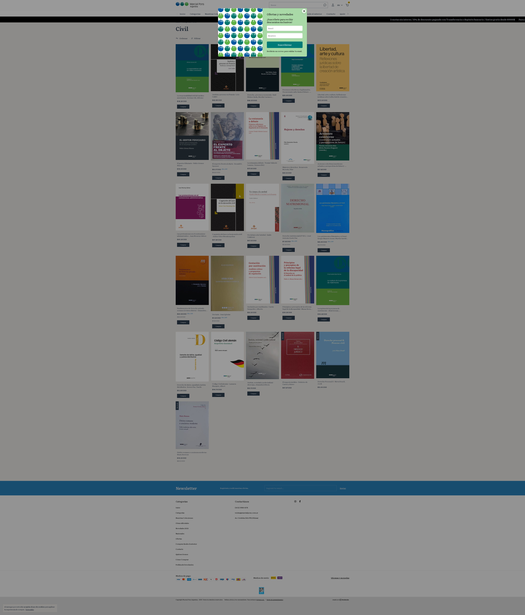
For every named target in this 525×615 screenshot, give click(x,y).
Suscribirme (285, 44)
